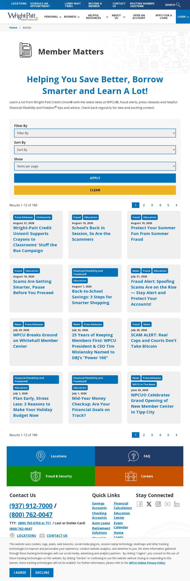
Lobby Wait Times (73, 5)
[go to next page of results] (176, 205)
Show (18, 159)
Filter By (20, 126)
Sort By (20, 142)
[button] (53, 17)
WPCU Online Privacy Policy (147, 563)
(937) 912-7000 (31, 505)
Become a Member (95, 5)
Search (170, 4)
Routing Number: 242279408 (142, 5)
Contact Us (119, 5)
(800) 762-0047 (31, 514)
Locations (19, 3)
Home (13, 27)
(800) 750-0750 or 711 (34, 523)
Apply (95, 178)
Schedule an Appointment (40, 5)
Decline (42, 572)
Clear (95, 190)
